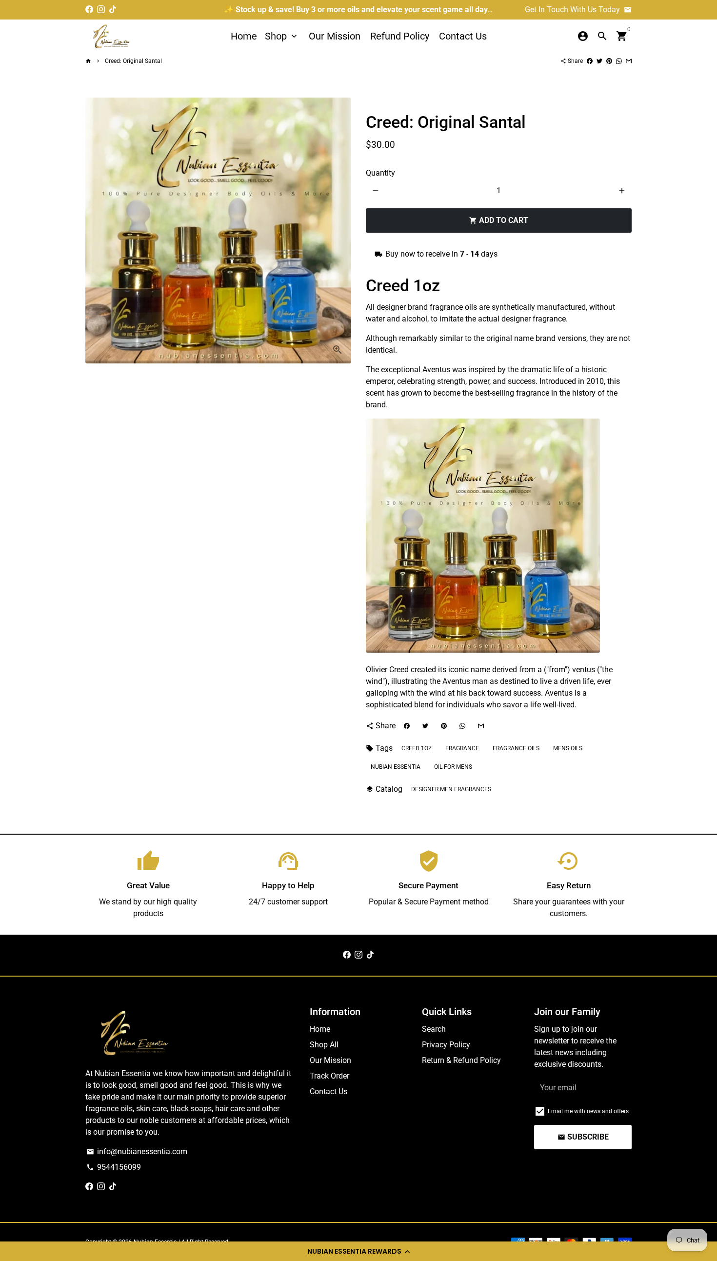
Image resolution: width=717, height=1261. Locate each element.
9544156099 (113, 1167)
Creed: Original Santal (133, 61)
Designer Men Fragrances (451, 789)
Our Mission (334, 36)
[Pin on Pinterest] (609, 61)
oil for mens (453, 766)
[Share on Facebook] (590, 61)
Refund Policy (399, 36)
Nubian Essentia (395, 766)
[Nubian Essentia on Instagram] (101, 9)
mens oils (567, 748)
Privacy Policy (446, 1044)
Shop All (324, 1044)
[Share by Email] (629, 61)
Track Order (329, 1076)
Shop (282, 36)
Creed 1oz (416, 748)
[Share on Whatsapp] (619, 61)
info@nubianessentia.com (136, 1151)
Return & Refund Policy (461, 1060)
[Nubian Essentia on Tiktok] (113, 9)
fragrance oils (516, 748)
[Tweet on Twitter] (599, 61)
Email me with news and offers (588, 1111)
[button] (358, 1251)
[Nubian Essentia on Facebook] (89, 9)
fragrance (462, 748)
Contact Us (463, 36)
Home (244, 36)
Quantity (380, 173)
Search (434, 1029)
